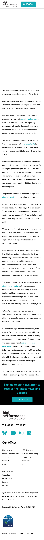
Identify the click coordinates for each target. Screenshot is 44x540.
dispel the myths (8, 197)
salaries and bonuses (29, 119)
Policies (30, 533)
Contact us (28, 4)
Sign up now (22, 399)
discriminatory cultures (11, 286)
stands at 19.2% (29, 144)
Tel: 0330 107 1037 (14, 425)
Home (4, 533)
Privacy (22, 533)
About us (12, 533)
